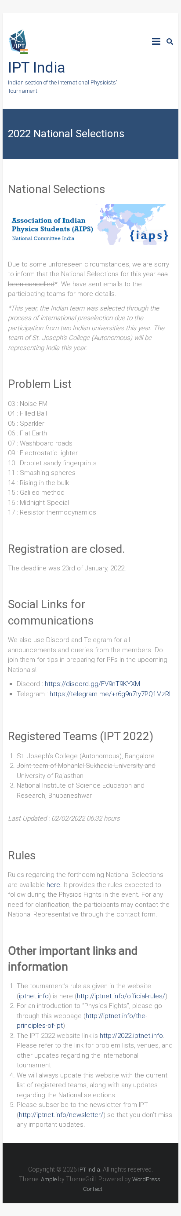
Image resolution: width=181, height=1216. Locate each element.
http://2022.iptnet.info (131, 1036)
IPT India (36, 67)
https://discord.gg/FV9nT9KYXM (92, 684)
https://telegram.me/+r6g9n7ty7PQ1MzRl (110, 694)
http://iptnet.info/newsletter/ (61, 1115)
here (53, 885)
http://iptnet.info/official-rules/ (121, 996)
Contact (92, 1189)
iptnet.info (34, 996)
